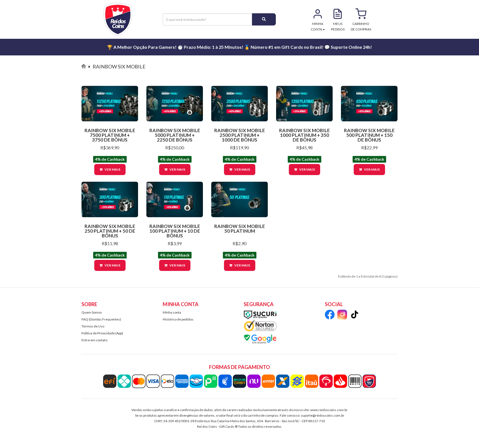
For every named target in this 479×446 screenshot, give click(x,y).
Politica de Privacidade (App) (102, 333)
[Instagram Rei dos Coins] (342, 315)
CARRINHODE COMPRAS (361, 26)
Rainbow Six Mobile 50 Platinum (239, 228)
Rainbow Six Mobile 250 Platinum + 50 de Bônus (110, 231)
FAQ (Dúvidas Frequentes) (101, 319)
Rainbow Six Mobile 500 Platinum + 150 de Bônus (369, 135)
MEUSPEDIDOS (338, 26)
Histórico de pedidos (178, 319)
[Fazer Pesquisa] (264, 19)
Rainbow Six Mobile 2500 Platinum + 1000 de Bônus (239, 135)
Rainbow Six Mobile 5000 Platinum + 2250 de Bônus (174, 135)
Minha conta (172, 312)
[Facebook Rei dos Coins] (330, 315)
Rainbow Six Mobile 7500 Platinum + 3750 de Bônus (110, 135)
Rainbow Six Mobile (119, 66)
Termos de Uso (92, 326)
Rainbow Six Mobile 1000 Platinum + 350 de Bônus (304, 135)
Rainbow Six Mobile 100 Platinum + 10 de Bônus (174, 231)
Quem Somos (91, 312)
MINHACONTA (317, 26)
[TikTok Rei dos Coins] (355, 315)
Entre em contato (94, 340)
